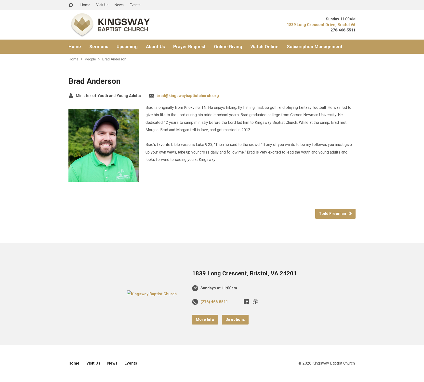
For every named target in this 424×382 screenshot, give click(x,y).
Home (85, 5)
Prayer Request (189, 46)
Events (135, 5)
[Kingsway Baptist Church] (152, 294)
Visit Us (102, 5)
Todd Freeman (333, 213)
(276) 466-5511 (214, 301)
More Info (205, 319)
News (119, 5)
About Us (155, 46)
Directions (235, 319)
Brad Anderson (114, 59)
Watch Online (264, 46)
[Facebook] (246, 301)
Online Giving (228, 46)
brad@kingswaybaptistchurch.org (188, 95)
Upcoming (127, 46)
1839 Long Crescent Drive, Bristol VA (321, 24)
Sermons (98, 46)
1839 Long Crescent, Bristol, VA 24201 (244, 273)
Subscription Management (315, 46)
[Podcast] (255, 301)
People (90, 59)
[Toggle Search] (70, 5)
